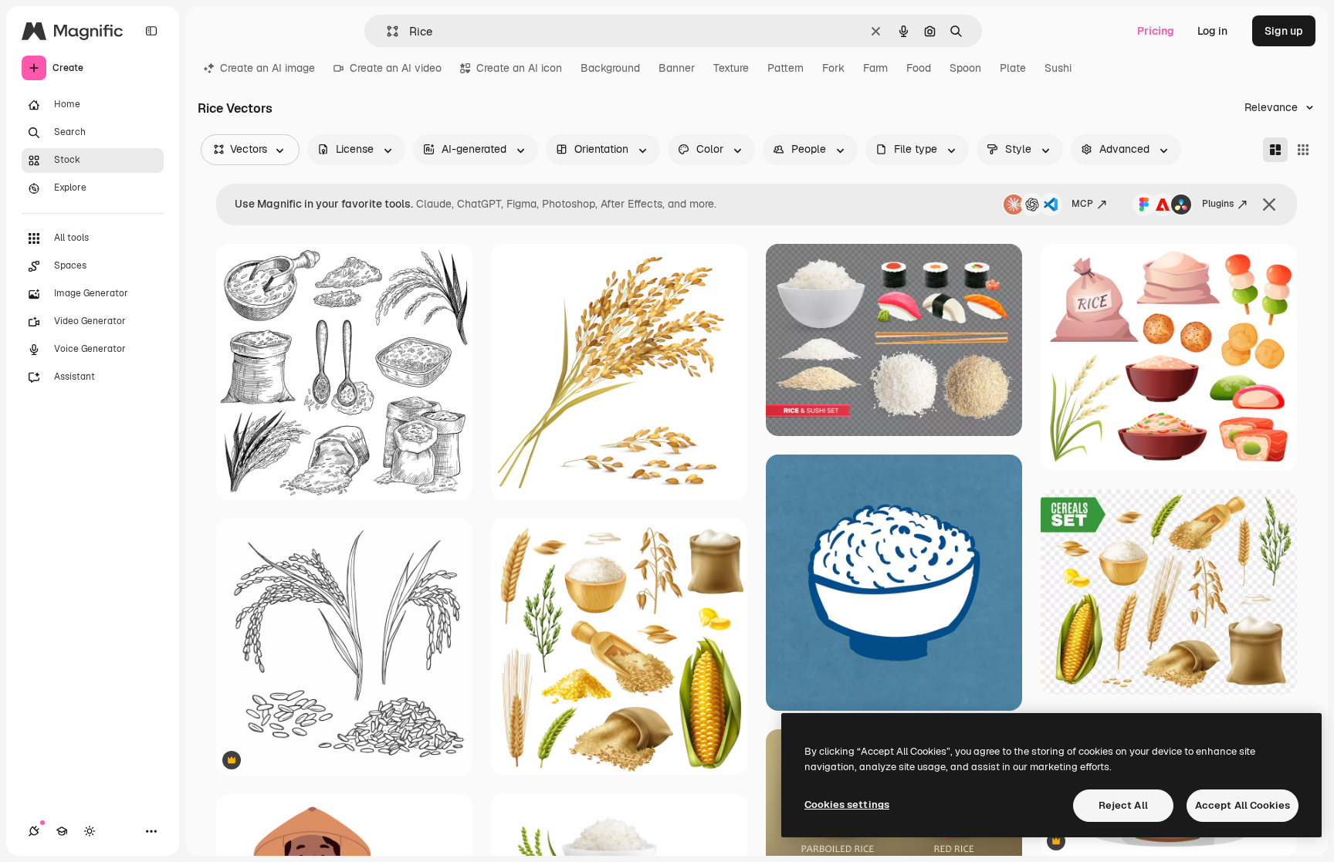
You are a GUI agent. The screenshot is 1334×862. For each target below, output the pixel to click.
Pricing (1155, 31)
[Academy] (61, 831)
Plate (1013, 68)
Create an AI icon (519, 68)
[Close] (1269, 204)
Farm (875, 68)
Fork (833, 68)
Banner (677, 68)
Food (918, 68)
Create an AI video (396, 68)
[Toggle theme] (89, 831)
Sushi (1058, 68)
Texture (731, 68)
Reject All (1123, 805)
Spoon (965, 68)
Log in (1212, 31)
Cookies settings (846, 804)
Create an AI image (267, 68)
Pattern (785, 68)
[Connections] (34, 831)
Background (610, 68)
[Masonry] (1275, 149)
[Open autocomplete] (386, 31)
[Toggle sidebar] (151, 31)
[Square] (1303, 149)
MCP (1082, 204)
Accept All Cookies (1242, 805)
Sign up (1284, 31)
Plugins (1218, 204)
